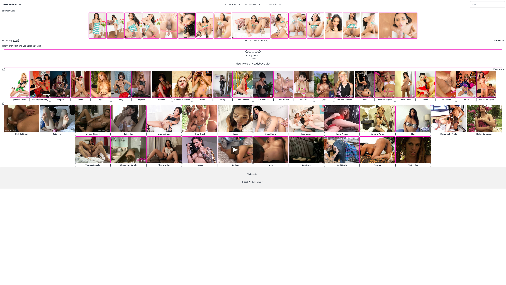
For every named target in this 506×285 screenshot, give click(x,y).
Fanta (425, 99)
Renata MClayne (486, 99)
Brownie (377, 165)
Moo (202, 99)
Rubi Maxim (342, 165)
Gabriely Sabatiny (40, 99)
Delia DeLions (243, 99)
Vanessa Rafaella (92, 165)
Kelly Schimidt (21, 134)
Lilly (121, 99)
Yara (365, 99)
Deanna (161, 99)
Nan (413, 134)
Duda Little (446, 99)
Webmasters (253, 174)
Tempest (60, 99)
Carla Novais (283, 99)
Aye (101, 99)
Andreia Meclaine (182, 99)
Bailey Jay (57, 134)
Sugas (235, 134)
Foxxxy (199, 165)
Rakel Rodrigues (385, 99)
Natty (16, 40)
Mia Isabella (263, 99)
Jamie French (342, 134)
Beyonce (141, 99)
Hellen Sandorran (484, 134)
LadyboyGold (8, 10)
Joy (324, 99)
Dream (303, 99)
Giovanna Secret (344, 99)
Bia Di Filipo (413, 165)
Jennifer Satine (19, 99)
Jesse (271, 165)
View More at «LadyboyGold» (253, 63)
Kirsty (222, 99)
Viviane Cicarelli (93, 134)
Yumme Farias (377, 134)
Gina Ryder (306, 165)
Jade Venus (306, 134)
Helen (466, 99)
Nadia (80, 99)
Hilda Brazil (199, 134)
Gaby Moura (270, 134)
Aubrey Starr (164, 134)
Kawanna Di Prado (448, 134)
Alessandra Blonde (128, 165)
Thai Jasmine (164, 165)
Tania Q (235, 165)
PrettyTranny (12, 4)
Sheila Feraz (405, 99)
